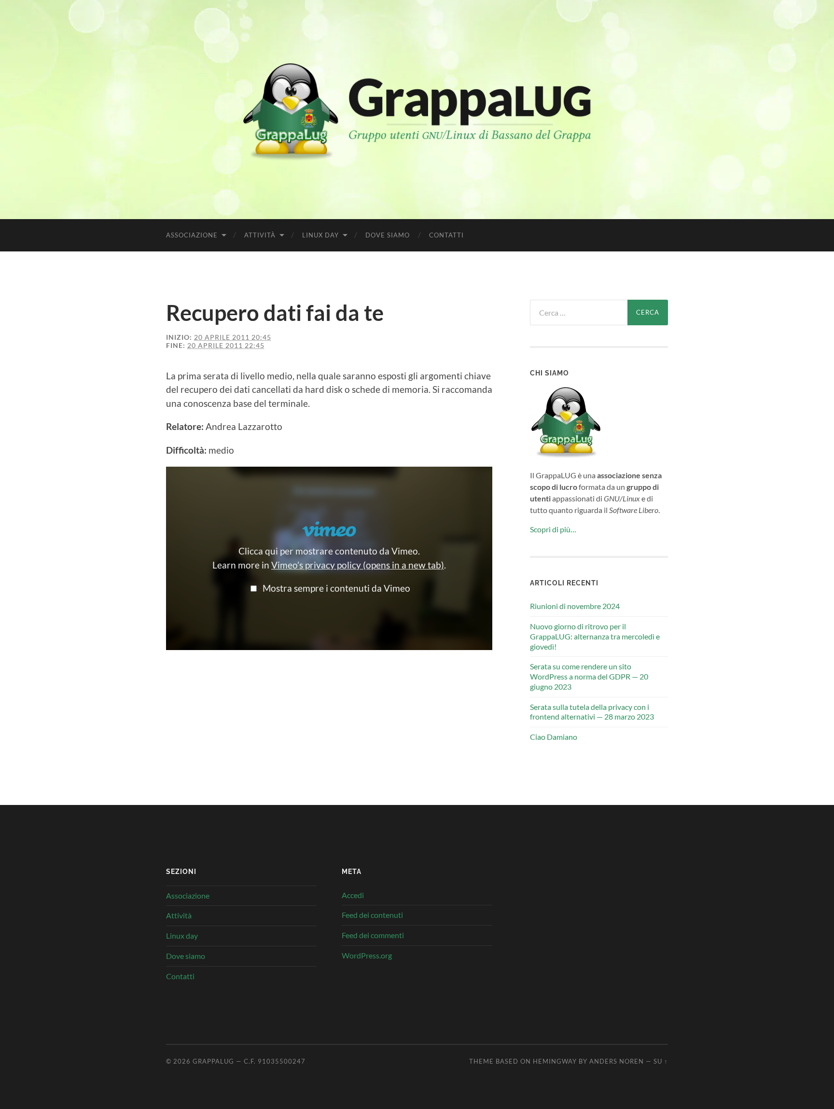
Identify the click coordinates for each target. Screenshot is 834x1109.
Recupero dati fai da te (275, 313)
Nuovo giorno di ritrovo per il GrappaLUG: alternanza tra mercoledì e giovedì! (595, 636)
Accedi (353, 895)
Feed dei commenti (373, 935)
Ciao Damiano (553, 736)
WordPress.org (367, 955)
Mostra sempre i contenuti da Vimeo (336, 588)
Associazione (192, 235)
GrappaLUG (213, 1061)
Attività (260, 235)
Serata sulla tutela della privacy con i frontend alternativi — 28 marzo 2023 (592, 711)
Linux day (320, 235)
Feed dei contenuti (372, 914)
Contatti (446, 235)
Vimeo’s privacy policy (357, 564)
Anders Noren (616, 1061)
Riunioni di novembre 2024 (575, 605)
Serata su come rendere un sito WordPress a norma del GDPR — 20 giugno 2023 (589, 676)
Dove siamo (387, 235)
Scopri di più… (553, 529)
